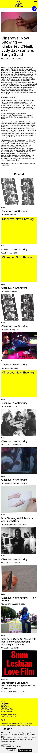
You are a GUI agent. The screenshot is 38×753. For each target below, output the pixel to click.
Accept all (11, 750)
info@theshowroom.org (9, 715)
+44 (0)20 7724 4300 (8, 716)
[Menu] (35, 2)
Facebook (5, 720)
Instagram (2, 720)
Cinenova (4, 163)
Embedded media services (12, 746)
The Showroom (19, 4)
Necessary (7, 744)
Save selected (25, 750)
